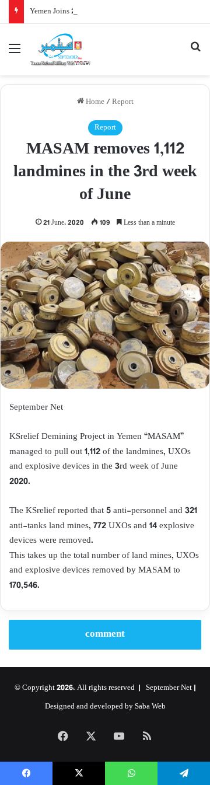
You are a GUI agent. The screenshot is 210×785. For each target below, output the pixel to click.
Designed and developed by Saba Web (105, 706)
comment (105, 634)
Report (123, 102)
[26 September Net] (60, 49)
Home (94, 102)
